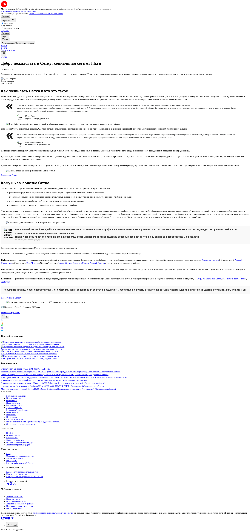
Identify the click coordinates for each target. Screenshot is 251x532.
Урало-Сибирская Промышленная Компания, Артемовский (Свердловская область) (78, 389)
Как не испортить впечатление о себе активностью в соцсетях (29, 354)
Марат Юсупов (65, 263)
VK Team (206, 279)
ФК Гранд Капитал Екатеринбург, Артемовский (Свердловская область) (89, 372)
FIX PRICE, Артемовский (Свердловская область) (82, 386)
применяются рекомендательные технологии (53, 513)
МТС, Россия (44, 369)
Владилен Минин (81, 263)
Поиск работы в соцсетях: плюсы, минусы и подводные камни (29, 358)
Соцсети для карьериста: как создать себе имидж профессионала (30, 344)
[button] (4, 45)
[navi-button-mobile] (3, 53)
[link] (5, 39)
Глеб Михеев (32, 263)
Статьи (4, 57)
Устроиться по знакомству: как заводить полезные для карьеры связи (31, 349)
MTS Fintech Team (230, 279)
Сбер (199, 279)
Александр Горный (210, 260)
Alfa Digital (216, 279)
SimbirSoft (5, 282)
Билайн (242, 279)
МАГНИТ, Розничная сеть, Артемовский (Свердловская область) (57, 380)
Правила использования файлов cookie (46, 14)
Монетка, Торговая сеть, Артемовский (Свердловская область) (77, 383)
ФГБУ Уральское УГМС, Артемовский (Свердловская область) (81, 374)
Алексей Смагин (97, 263)
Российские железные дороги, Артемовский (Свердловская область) (96, 377)
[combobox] (12, 524)
